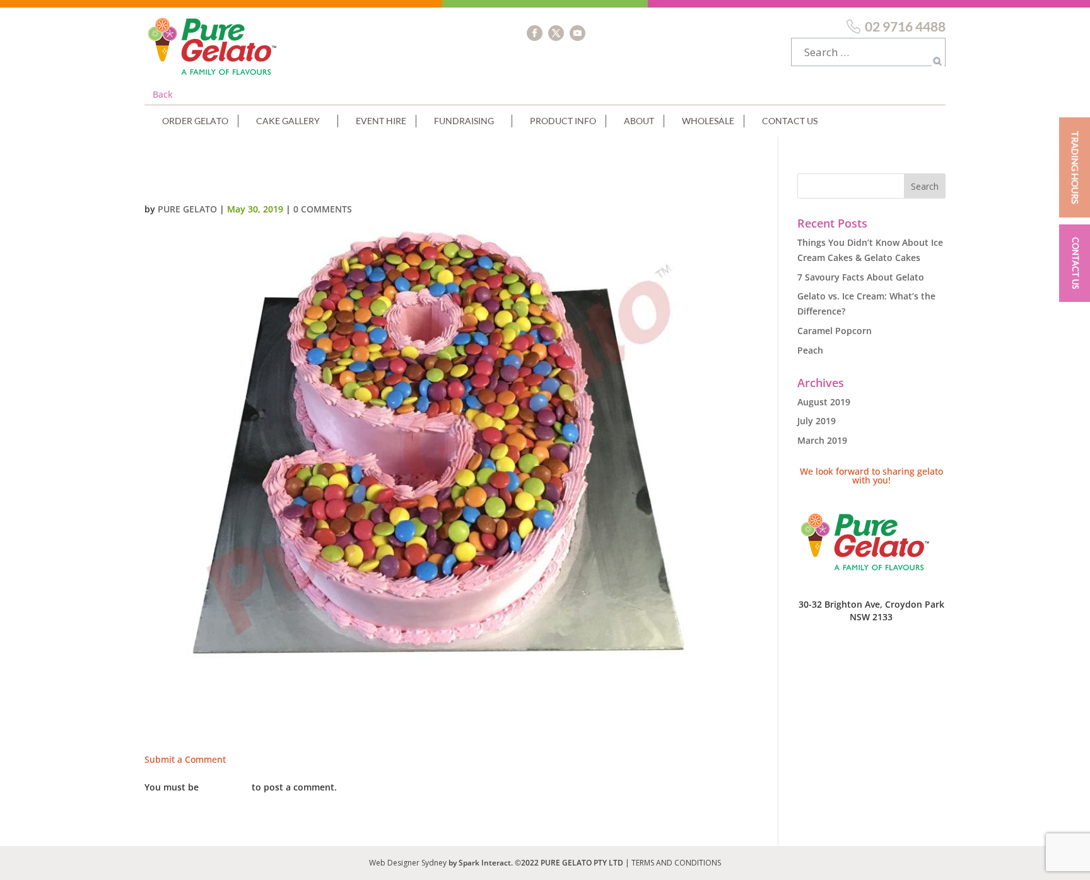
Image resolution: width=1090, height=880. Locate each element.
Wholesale (708, 120)
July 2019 (816, 421)
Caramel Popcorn (834, 331)
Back (163, 94)
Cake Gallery (288, 120)
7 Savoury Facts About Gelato (860, 277)
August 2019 (823, 402)
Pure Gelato (187, 209)
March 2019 (822, 440)
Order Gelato (195, 120)
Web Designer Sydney (408, 862)
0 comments (322, 209)
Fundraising (464, 120)
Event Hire (381, 120)
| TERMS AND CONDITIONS (673, 862)
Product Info (563, 120)
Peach (810, 350)
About (639, 120)
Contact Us (790, 120)
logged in (225, 787)
